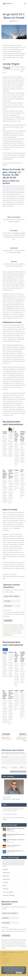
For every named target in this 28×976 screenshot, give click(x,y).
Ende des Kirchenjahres (8, 892)
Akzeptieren (19, 972)
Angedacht (12, 21)
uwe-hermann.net (19, 952)
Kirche (17, 250)
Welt (7, 119)
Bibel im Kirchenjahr (13, 221)
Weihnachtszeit (6, 872)
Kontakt (5, 963)
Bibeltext (18, 300)
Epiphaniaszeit (6, 876)
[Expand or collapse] (17, 67)
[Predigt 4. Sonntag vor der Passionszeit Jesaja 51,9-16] (4, 829)
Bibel (23, 250)
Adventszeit (5, 869)
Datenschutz (6, 961)
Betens (9, 341)
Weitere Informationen (10, 972)
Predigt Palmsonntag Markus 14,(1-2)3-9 (15, 834)
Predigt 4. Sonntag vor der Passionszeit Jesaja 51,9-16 (15, 829)
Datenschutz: (7, 610)
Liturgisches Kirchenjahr (12, 235)
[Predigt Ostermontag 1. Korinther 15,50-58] (4, 840)
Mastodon (4, 954)
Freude (19, 89)
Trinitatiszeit (5, 888)
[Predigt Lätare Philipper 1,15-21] (4, 846)
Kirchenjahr (6, 250)
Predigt (13, 831)
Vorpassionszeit (6, 879)
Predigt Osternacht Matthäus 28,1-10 (15, 850)
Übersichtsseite (18, 266)
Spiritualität (17, 252)
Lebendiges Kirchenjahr (18, 233)
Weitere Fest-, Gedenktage (8, 895)
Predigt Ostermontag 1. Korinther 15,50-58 (16, 840)
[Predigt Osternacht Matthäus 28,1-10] (4, 851)
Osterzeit (5, 885)
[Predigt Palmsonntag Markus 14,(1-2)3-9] (4, 835)
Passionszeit (5, 882)
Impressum (6, 959)
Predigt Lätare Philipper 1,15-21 (14, 845)
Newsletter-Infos (8, 633)
